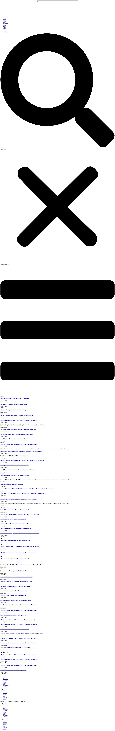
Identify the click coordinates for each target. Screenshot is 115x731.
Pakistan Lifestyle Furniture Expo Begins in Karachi (13, 595)
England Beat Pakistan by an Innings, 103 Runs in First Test (15, 509)
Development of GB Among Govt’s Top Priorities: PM (13, 571)
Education (5, 21)
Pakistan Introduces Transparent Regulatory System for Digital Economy (18, 444)
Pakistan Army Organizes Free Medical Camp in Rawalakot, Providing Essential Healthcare (23, 425)
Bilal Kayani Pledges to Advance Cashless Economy (13, 410)
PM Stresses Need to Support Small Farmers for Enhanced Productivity (18, 429)
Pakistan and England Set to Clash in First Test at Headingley (15, 528)
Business (4, 19)
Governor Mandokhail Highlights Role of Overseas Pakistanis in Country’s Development (22, 460)
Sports (4, 22)
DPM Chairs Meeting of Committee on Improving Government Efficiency (18, 552)
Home (4, 690)
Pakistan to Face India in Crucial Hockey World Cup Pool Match (16, 523)
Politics (4, 17)
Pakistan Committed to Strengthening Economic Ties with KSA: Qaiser (18, 643)
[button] (57, 91)
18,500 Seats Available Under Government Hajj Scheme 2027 (15, 398)
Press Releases (5, 23)
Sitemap (4, 694)
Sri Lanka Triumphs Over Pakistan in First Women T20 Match (16, 581)
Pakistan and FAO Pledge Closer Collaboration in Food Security (16, 577)
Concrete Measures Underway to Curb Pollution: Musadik (14, 475)
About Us (5, 692)
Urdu (6, 680)
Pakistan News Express (12, 701)
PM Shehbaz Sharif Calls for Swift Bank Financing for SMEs (15, 600)
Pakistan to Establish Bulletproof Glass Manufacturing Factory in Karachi (18, 499)
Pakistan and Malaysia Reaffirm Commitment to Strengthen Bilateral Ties (18, 420)
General (4, 16)
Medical (4, 20)
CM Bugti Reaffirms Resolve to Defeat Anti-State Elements (14, 558)
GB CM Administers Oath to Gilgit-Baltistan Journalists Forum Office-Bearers (19, 546)
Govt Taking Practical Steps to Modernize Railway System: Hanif (16, 434)
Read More (2, 481)
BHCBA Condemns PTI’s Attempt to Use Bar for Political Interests (16, 415)
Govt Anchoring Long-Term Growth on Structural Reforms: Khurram (17, 604)
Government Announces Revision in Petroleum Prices (13, 590)
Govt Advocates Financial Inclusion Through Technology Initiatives (17, 469)
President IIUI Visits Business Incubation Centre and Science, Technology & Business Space (22, 493)
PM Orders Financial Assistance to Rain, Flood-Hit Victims (14, 629)
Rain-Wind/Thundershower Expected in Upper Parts (13, 438)
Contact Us (5, 693)
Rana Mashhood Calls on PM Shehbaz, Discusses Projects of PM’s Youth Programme (21, 451)
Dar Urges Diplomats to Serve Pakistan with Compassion (14, 465)
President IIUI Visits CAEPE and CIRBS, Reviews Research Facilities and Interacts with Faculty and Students (27, 488)
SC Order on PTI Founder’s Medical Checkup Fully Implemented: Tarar (18, 638)
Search (1, 149)
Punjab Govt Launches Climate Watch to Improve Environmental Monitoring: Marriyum (22, 564)
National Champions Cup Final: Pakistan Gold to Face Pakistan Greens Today (19, 533)
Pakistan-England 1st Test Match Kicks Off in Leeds (13, 519)
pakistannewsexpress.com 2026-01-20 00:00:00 (11, 484)
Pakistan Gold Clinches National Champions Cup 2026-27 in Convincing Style (19, 514)
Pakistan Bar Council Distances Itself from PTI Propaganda (15, 647)
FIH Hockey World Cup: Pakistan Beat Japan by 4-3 (13, 404)
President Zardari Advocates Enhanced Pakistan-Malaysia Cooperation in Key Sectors (21, 633)
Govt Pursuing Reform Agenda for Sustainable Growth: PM (15, 586)
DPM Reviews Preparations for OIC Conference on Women (15, 540)
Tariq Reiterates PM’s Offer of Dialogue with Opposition (14, 455)
